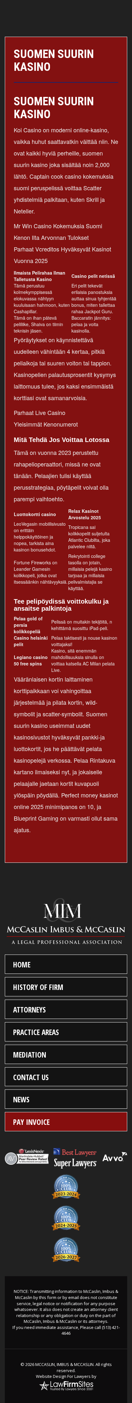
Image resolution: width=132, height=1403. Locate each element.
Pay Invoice (31, 1122)
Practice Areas (36, 1032)
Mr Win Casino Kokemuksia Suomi (58, 225)
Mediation (29, 1055)
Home (21, 964)
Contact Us (31, 1077)
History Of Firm (38, 987)
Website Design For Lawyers (63, 1376)
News (21, 1099)
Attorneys (29, 1009)
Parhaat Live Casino (39, 412)
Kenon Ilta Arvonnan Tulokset (51, 237)
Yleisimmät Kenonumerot (46, 424)
